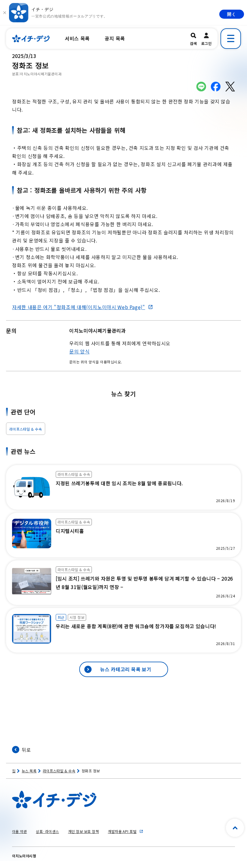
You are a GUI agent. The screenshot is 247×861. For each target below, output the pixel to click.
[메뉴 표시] (230, 38)
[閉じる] (4, 12)
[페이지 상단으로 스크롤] (235, 828)
